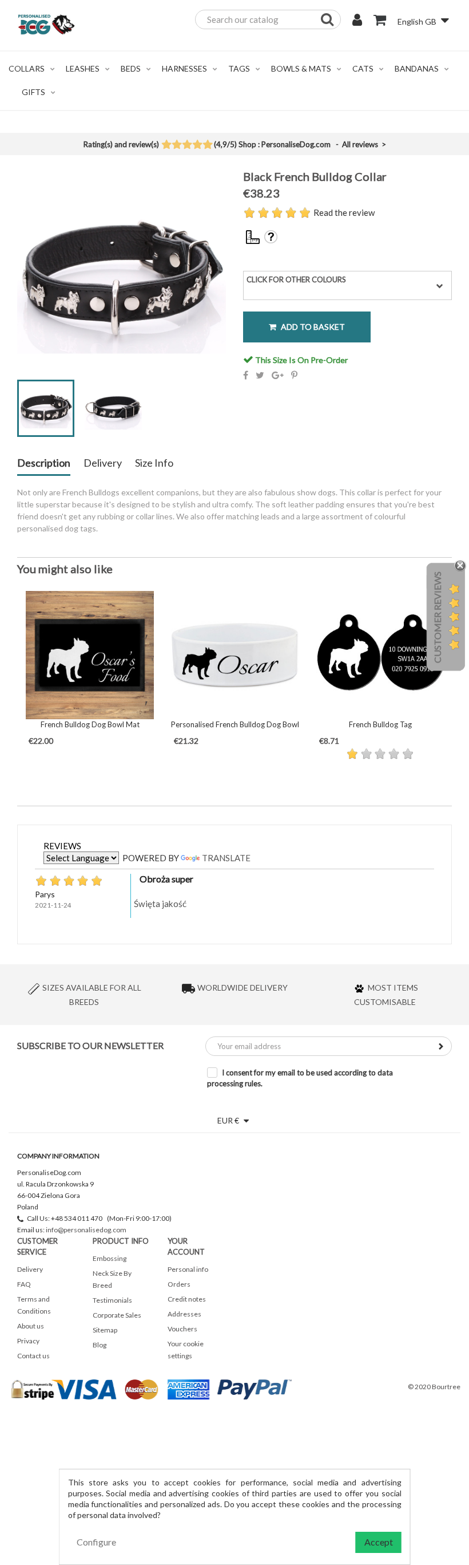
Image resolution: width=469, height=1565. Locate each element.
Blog (99, 1345)
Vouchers (182, 1328)
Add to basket (312, 327)
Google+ (278, 375)
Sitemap (105, 1330)
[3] (187, 145)
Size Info (154, 463)
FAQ (24, 1284)
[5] (207, 145)
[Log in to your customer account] (357, 21)
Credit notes (187, 1299)
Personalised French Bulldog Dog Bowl (235, 724)
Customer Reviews (437, 617)
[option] (90, 669)
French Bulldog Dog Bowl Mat (90, 724)
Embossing (109, 1258)
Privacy (28, 1341)
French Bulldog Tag (380, 724)
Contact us (33, 1355)
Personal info (188, 1269)
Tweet (260, 375)
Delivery (103, 463)
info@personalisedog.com (86, 1229)
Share (245, 375)
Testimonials (112, 1300)
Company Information (58, 1156)
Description (43, 463)
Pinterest (294, 375)
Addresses (184, 1314)
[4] (197, 145)
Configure (96, 1541)
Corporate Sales (117, 1315)
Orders (179, 1284)
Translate (226, 858)
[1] (166, 145)
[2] (176, 145)
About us (30, 1326)
